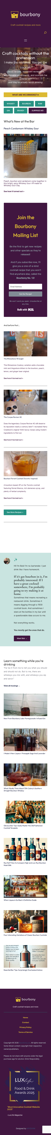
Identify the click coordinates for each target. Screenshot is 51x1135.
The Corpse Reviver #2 (13, 417)
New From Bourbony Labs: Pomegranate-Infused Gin (24, 718)
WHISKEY (11, 104)
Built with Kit (25, 309)
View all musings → (12, 686)
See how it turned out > (14, 191)
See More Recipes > (15, 512)
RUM (40, 104)
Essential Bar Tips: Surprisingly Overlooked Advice (23, 970)
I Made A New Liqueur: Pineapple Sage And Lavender (24, 753)
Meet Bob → (22, 638)
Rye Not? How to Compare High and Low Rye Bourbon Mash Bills (25, 864)
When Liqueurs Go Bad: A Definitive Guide (20, 900)
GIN (8, 110)
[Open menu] (26, 40)
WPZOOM (31, 1128)
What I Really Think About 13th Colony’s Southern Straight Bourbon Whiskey (23, 789)
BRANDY (20, 110)
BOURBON (26, 104)
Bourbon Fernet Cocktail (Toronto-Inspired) (21, 478)
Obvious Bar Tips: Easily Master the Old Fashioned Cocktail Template (23, 827)
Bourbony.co (24, 1043)
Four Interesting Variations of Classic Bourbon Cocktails (25, 935)
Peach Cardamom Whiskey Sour (21, 128)
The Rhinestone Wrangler (14, 359)
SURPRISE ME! (38, 110)
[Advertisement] (25, 535)
